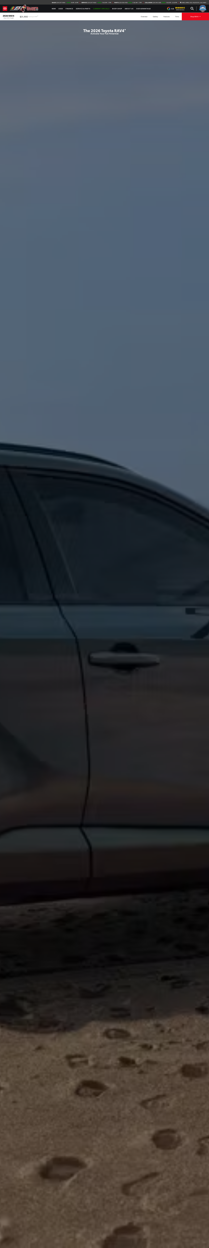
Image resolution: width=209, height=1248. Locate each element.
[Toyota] (5, 8)
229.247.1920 (88, 2)
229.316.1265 (153, 2)
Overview (144, 16)
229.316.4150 (121, 2)
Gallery (155, 16)
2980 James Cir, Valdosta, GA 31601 (193, 2)
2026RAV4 (8, 16)
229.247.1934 (58, 2)
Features (166, 16)
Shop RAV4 (194, 16)
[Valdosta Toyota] (24, 8)
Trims (177, 16)
